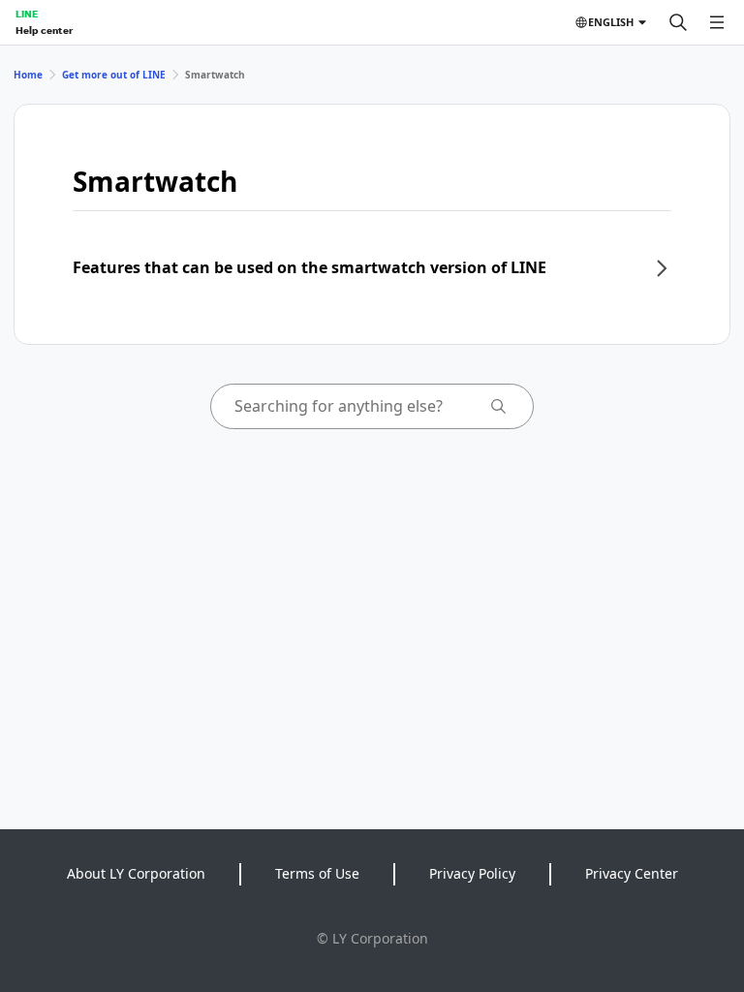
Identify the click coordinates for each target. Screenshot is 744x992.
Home (28, 74)
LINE (27, 13)
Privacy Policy (472, 873)
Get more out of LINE (114, 74)
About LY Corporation (136, 873)
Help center (44, 30)
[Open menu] (717, 22)
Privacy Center (631, 873)
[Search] (678, 22)
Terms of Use (317, 873)
